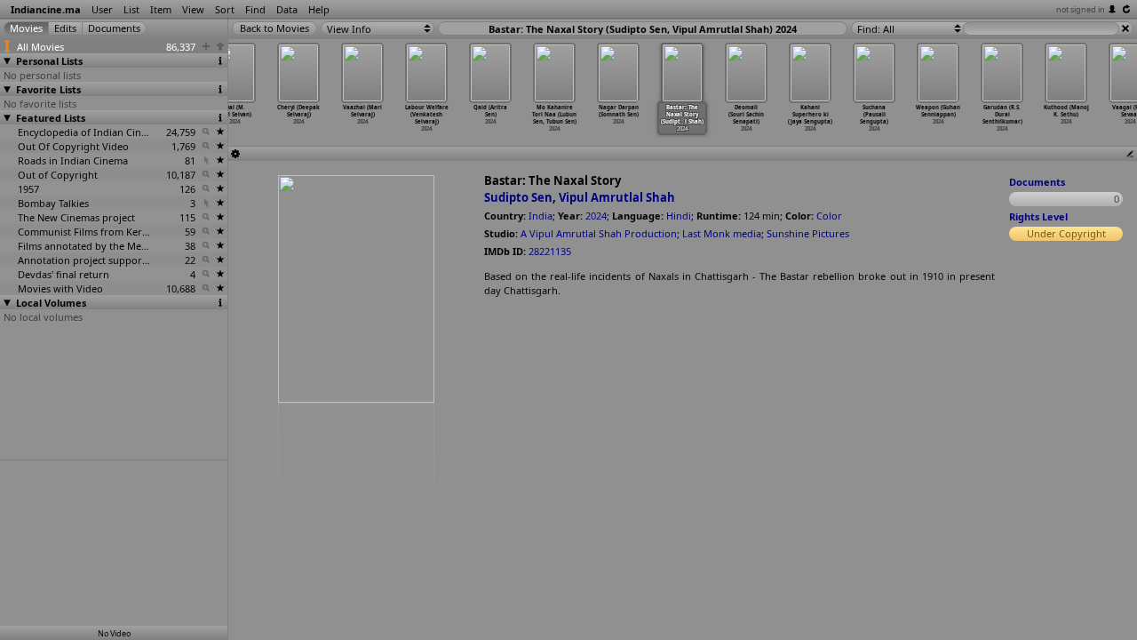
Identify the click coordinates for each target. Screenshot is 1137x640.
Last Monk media (721, 233)
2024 (596, 215)
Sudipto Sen (518, 197)
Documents (1037, 181)
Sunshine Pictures (808, 233)
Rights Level (1038, 216)
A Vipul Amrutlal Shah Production (599, 233)
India (541, 215)
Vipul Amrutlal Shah (617, 197)
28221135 (550, 251)
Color (829, 215)
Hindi (678, 215)
